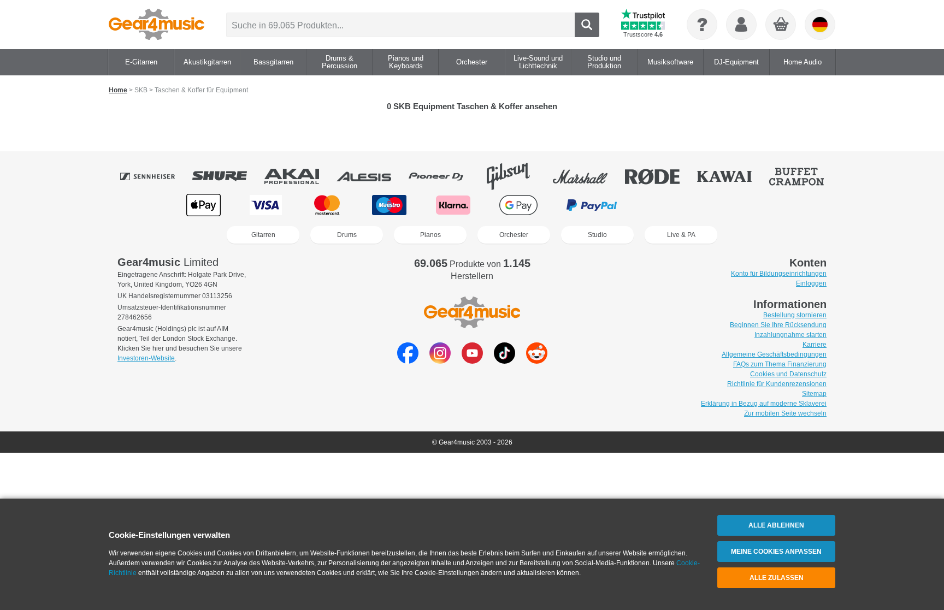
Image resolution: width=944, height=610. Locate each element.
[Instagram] (440, 360)
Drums (347, 235)
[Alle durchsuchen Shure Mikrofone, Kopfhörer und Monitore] (227, 176)
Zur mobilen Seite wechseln (785, 413)
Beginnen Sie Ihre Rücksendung (778, 325)
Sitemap (814, 394)
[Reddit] (536, 360)
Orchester (513, 235)
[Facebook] (407, 360)
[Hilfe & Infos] (702, 24)
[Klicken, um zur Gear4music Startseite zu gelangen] (156, 24)
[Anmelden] (741, 24)
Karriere (815, 344)
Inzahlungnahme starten (790, 335)
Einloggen (811, 283)
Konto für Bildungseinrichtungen (779, 273)
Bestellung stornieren (795, 315)
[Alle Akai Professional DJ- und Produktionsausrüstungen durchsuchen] (299, 176)
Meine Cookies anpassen (776, 551)
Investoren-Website (146, 358)
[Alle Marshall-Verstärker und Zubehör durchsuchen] (588, 176)
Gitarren (263, 235)
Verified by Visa (739, 205)
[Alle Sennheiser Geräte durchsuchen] (155, 176)
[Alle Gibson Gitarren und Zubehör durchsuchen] (516, 176)
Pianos (430, 235)
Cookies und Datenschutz (788, 374)
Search (587, 25)
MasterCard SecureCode (669, 205)
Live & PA (681, 235)
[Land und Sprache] (820, 24)
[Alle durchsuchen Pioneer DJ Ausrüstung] (444, 176)
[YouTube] (472, 360)
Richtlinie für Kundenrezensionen (777, 384)
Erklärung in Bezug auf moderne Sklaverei (764, 403)
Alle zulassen (777, 578)
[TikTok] (504, 360)
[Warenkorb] (781, 25)
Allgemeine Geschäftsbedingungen (774, 354)
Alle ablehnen (776, 525)
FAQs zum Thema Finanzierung (780, 364)
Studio (597, 235)
